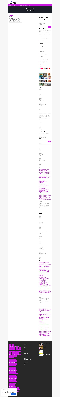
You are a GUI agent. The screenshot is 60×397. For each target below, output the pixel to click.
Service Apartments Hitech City (42, 276)
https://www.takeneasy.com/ (42, 20)
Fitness (46, 310)
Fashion (40, 48)
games (39, 173)
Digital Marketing (46, 171)
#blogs (39, 169)
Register (29, 5)
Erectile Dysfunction (41, 310)
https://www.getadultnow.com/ (42, 137)
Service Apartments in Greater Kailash (42, 187)
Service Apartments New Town (43, 286)
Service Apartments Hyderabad (42, 186)
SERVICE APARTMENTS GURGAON (43, 182)
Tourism (40, 64)
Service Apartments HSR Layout (42, 184)
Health (41, 173)
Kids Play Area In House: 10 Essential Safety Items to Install (46, 344)
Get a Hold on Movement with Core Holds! (44, 32)
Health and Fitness (42, 51)
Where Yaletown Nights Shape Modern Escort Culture (46, 350)
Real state (40, 159)
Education (41, 46)
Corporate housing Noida (41, 171)
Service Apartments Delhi (44, 178)
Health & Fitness (41, 222)
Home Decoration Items (42, 54)
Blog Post (40, 128)
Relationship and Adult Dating (43, 59)
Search (39, 25)
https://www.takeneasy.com (42, 134)
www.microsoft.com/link (48, 199)
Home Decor (40, 99)
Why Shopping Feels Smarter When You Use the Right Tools (46, 354)
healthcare (45, 173)
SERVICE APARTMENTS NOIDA (45, 195)
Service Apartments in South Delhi (44, 189)
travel (39, 198)
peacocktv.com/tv (42, 176)
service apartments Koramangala (45, 192)
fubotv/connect (48, 310)
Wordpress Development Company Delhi (42, 199)
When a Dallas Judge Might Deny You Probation (44, 38)
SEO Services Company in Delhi (48, 176)
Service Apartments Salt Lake (42, 196)
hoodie (47, 173)
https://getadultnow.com (42, 23)
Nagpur (10, 16)
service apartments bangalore (44, 177)
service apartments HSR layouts (44, 185)
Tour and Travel (40, 232)
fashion (44, 172)
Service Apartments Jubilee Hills (42, 190)
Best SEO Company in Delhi (41, 170)
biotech (44, 170)
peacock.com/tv (46, 174)
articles (41, 169)
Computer (10, 5)
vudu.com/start (49, 198)
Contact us (40, 127)
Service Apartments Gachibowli (42, 318)
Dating (39, 93)
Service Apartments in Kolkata (42, 188)
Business (14, 5)
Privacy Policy (40, 129)
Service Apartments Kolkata (43, 191)
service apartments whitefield (44, 197)
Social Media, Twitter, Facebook (43, 61)
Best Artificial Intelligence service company (45, 169)
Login (26, 5)
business (46, 170)
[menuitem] (10, 5)
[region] (9, 392)
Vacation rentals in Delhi (44, 198)
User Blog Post (22, 5)
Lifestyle (41, 56)
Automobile (40, 89)
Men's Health (41, 267)
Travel (17, 5)
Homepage (27, 10)
